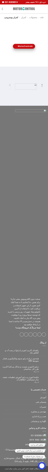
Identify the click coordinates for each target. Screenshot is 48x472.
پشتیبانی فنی (41, 402)
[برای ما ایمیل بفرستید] (31, 334)
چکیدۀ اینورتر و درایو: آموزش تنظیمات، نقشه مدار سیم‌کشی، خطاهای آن (21, 378)
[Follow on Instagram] (39, 334)
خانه (42, 17)
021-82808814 (11, 2)
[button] (44, 9)
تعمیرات (43, 407)
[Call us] (26, 334)
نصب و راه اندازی (39, 416)
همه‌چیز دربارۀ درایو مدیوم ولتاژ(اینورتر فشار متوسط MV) (21, 359)
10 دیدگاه (34, 372)
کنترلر (23, 17)
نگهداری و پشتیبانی (38, 421)
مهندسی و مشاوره (38, 411)
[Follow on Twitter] (35, 334)
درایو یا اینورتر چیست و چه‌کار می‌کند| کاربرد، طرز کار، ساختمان (20, 368)
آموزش (43, 397)
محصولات (33, 17)
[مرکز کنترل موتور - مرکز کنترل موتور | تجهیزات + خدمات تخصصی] (24, 8)
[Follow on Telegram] (22, 334)
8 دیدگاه (34, 382)
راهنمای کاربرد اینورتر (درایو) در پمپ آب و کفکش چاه (22, 351)
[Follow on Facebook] (44, 334)
